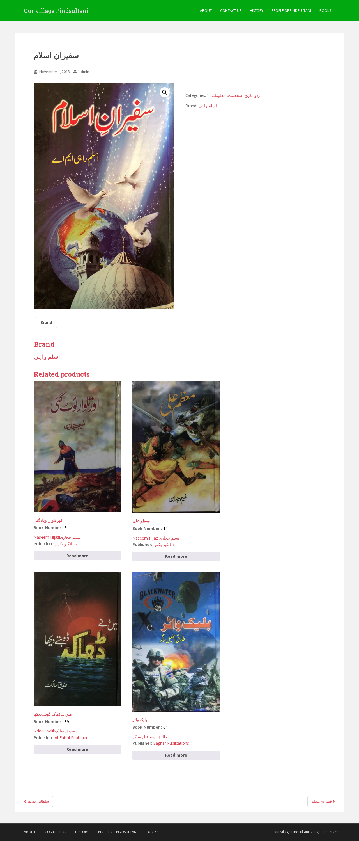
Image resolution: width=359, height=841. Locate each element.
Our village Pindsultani (56, 10)
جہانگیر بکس (66, 544)
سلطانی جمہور (37, 801)
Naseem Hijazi (47, 537)
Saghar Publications (171, 743)
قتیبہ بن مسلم (322, 801)
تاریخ (248, 95)
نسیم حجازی (70, 537)
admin (84, 71)
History (256, 10)
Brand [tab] (46, 322)
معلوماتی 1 (216, 95)
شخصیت (235, 95)
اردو (258, 95)
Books (325, 10)
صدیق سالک (65, 730)
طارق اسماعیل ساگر (149, 736)
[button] (165, 92)
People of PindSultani (291, 10)
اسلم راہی (208, 105)
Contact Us (230, 10)
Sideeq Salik (44, 730)
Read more (77, 555)
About (206, 10)
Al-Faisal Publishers (72, 737)
